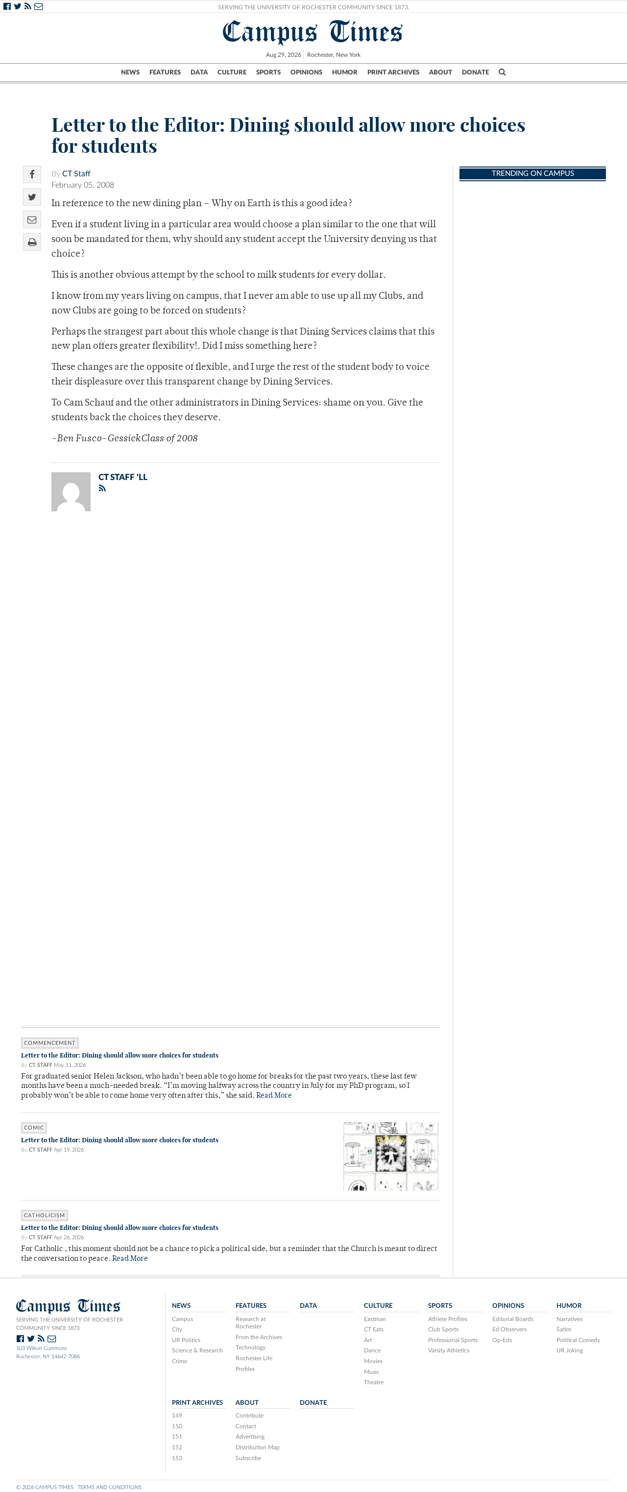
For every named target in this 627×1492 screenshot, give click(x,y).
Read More (274, 1096)
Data (199, 72)
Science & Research (197, 1350)
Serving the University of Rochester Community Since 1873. (314, 7)
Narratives (569, 1319)
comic (34, 1128)
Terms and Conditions (109, 1487)
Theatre (374, 1382)
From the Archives (259, 1337)
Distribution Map (258, 1447)
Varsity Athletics (448, 1350)
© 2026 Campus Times (44, 1487)
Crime (179, 1361)
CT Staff (76, 174)
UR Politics (186, 1340)
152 (177, 1447)
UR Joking (569, 1350)
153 (177, 1458)
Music (372, 1372)
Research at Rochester (250, 1323)
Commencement (50, 1043)
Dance (372, 1350)
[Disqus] (230, 646)
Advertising (250, 1437)
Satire (563, 1329)
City (177, 1329)
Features (165, 72)
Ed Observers (509, 1329)
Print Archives (393, 72)
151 (177, 1437)
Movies (373, 1361)
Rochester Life (254, 1358)
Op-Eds (502, 1340)
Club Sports (443, 1329)
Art (368, 1340)
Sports (268, 72)
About (440, 72)
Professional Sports (453, 1340)
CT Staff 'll (122, 477)
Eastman (375, 1319)
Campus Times (313, 31)
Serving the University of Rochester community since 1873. (69, 1324)
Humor (345, 72)
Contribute (250, 1416)
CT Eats (374, 1329)
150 (177, 1426)
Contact (246, 1426)
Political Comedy (578, 1340)
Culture (231, 72)
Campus (182, 1319)
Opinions (306, 72)
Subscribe (248, 1458)
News (130, 72)
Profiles (245, 1369)
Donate (475, 72)
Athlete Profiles (447, 1319)
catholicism (44, 1215)
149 (177, 1416)
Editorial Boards (512, 1319)
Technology (250, 1347)
